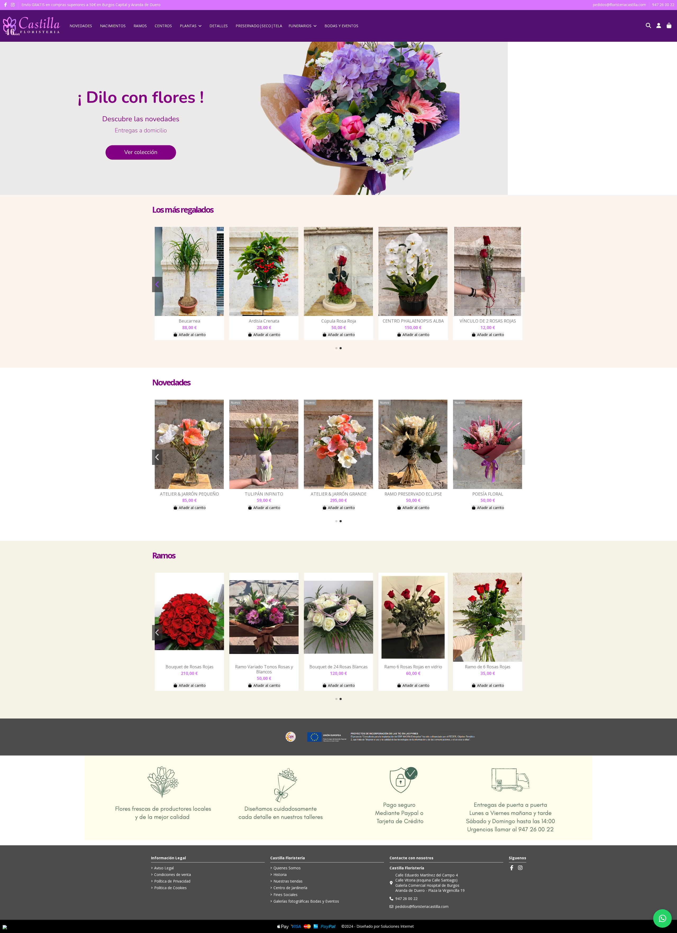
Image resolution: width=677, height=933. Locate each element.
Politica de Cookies (170, 887)
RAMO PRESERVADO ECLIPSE (487, 494)
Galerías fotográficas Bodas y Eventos (306, 901)
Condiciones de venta (172, 874)
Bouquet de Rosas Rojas (264, 667)
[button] (336, 348)
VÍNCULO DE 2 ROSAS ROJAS (189, 667)
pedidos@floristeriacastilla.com (620, 4)
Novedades (171, 382)
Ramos (163, 555)
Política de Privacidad (172, 881)
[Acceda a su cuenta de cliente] (659, 26)
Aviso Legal (164, 867)
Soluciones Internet (397, 926)
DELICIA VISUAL (189, 494)
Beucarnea (264, 321)
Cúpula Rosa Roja (413, 321)
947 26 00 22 (663, 4)
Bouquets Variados (189, 321)
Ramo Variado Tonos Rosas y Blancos (339, 669)
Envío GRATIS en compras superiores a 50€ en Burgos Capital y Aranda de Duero (91, 4)
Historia (280, 874)
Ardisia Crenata (338, 321)
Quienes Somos (287, 867)
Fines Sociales (285, 894)
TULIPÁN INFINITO (338, 494)
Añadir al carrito (192, 334)
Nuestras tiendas (288, 881)
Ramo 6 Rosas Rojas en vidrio (488, 667)
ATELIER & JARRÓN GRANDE (413, 494)
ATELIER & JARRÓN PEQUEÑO (264, 494)
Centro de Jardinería (290, 887)
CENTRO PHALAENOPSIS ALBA (487, 321)
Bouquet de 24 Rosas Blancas (413, 667)
